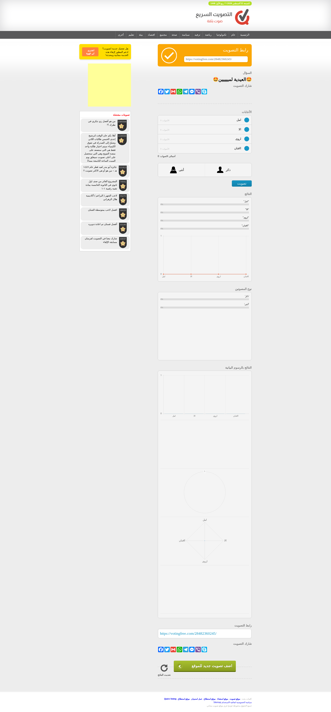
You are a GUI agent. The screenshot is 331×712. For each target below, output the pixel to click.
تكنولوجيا (221, 34)
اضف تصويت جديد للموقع (212, 666)
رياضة (208, 34)
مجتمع (163, 34)
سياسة (186, 34)
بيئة (141, 34)
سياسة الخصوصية (244, 702)
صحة (174, 34)
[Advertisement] (109, 85)
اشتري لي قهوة (90, 52)
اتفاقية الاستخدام (229, 702)
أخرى (121, 34)
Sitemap (217, 702)
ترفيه (197, 34)
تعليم (131, 34)
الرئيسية (244, 34)
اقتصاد (151, 34)
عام (233, 34)
